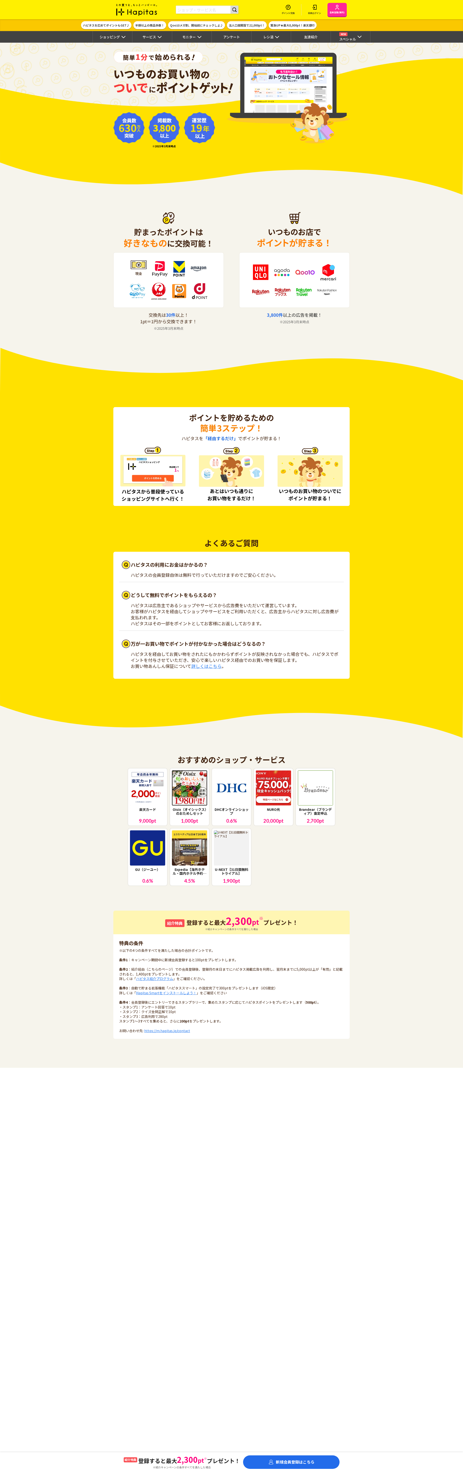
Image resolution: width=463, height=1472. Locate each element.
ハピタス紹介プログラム (154, 978)
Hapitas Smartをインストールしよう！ (166, 992)
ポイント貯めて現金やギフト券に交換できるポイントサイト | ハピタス (136, 10)
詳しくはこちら (206, 666)
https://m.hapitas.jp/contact (167, 1030)
